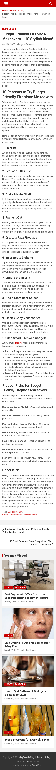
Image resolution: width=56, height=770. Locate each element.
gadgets (18, 343)
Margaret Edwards (25, 44)
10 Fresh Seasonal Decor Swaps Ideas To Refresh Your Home (30, 543)
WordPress (37, 765)
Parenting (20, 587)
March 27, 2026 (11, 743)
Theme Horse (32, 761)
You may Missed (15, 555)
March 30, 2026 (11, 698)
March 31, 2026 (11, 650)
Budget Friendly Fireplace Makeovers (19, 515)
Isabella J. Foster (26, 602)
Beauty (9, 587)
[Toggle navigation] (6, 3)
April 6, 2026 (10, 602)
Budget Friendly (15, 512)
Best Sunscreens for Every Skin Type (26, 739)
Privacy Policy (43, 757)
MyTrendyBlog (27, 757)
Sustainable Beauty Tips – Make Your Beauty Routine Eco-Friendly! (27, 530)
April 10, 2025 (8, 44)
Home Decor (9, 29)
